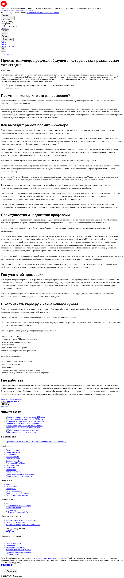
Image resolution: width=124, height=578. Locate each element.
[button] (3, 42)
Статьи (9, 54)
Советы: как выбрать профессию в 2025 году (24, 419)
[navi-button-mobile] (3, 50)
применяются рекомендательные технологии (49, 558)
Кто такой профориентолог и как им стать (23, 428)
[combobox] (11, 571)
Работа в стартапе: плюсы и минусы (21, 432)
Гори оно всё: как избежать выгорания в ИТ (24, 423)
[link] (5, 36)
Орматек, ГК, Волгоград (55, 442)
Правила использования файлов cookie (43, 13)
